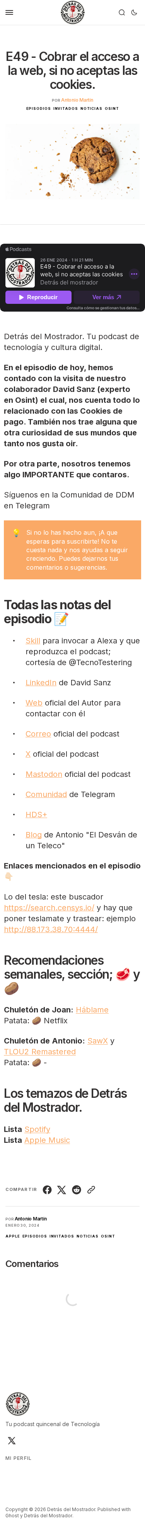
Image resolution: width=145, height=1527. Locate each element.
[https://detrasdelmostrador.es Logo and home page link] (72, 12)
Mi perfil (18, 1458)
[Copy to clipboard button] (90, 1190)
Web (34, 702)
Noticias (91, 108)
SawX (97, 1040)
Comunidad (46, 794)
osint (112, 108)
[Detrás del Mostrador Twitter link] (11, 1440)
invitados (65, 108)
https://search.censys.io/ (49, 907)
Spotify (37, 1129)
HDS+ (36, 814)
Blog (34, 834)
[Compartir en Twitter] (62, 1190)
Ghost (12, 1515)
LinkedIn (41, 682)
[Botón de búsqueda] (121, 12)
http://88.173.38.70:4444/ (51, 929)
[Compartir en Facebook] (48, 1190)
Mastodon (44, 774)
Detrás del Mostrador (48, 1515)
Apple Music (47, 1140)
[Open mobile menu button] (9, 12)
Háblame (92, 1009)
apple (12, 1236)
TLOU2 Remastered (40, 1051)
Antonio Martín (77, 100)
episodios (38, 108)
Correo (38, 733)
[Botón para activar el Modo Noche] (134, 12)
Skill (33, 640)
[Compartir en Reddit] (76, 1190)
